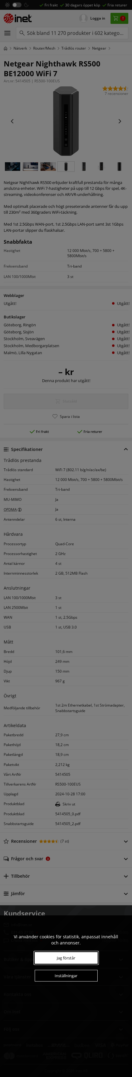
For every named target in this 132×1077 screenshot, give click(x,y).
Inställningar (66, 975)
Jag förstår (66, 958)
